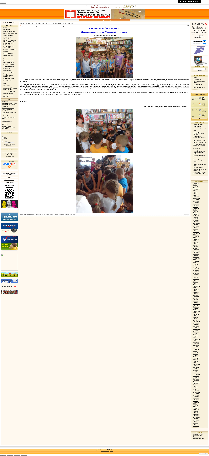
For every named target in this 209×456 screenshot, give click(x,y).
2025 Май (195, 404)
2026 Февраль (196, 417)
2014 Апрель (196, 208)
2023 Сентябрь (196, 374)
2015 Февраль (196, 223)
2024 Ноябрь (196, 395)
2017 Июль (195, 265)
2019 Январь (196, 292)
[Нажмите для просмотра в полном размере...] (104, 77)
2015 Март (195, 224)
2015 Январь (196, 221)
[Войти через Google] (15, 164)
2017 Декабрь (196, 273)
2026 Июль (195, 424)
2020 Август (196, 320)
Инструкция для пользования (9, 186)
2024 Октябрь (196, 393)
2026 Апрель (196, 420)
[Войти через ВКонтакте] (6, 164)
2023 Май (195, 368)
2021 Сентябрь (196, 339)
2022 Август (196, 355)
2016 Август (196, 249)
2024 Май (195, 386)
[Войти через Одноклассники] (9, 166)
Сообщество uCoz (197, 435)
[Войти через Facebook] (9, 164)
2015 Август (196, 232)
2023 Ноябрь (196, 377)
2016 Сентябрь (196, 251)
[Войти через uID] (4, 164)
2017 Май (195, 262)
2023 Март (195, 365)
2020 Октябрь (196, 323)
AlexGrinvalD (67, 214)
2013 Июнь (195, 193)
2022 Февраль (196, 346)
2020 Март (195, 312)
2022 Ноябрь (196, 359)
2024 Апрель (196, 384)
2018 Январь (196, 274)
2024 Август (196, 390)
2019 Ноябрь (196, 307)
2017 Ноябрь (196, 271)
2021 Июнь (195, 334)
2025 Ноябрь (196, 412)
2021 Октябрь (196, 340)
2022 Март (195, 348)
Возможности (9, 182)
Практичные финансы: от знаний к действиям (8, 108)
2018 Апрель (196, 279)
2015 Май (195, 227)
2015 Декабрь (196, 237)
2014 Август (196, 214)
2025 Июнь (195, 405)
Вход (109, 20)
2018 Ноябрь (196, 289)
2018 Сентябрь (196, 286)
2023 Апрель (196, 367)
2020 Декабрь (196, 326)
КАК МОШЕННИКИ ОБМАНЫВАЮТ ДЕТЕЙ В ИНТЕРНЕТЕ (8, 127)
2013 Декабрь (196, 202)
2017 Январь (196, 257)
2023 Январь (196, 362)
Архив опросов (12, 144)
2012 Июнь (195, 186)
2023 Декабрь (196, 379)
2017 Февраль (196, 258)
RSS (135, 7)
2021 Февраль (196, 329)
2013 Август (196, 196)
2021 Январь (196, 327)
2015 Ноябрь (196, 236)
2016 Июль (195, 248)
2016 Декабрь (196, 255)
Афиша (9, 177)
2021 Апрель (196, 332)
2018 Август (196, 285)
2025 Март (195, 401)
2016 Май (195, 245)
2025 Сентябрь (196, 409)
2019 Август (196, 302)
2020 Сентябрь (196, 321)
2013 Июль (195, 195)
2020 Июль (195, 318)
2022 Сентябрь (196, 357)
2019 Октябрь (196, 305)
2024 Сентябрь (196, 392)
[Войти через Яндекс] (12, 164)
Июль (29, 23)
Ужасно (5, 141)
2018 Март (195, 277)
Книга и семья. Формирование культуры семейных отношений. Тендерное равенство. (39, 214)
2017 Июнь (195, 264)
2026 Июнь (195, 423)
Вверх (203, 454)
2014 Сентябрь (196, 215)
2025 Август (196, 408)
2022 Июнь (195, 352)
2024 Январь (196, 380)
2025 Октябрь (196, 411)
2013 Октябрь (196, 199)
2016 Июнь (195, 246)
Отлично (5, 135)
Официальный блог (198, 434)
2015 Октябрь (196, 235)
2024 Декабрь (196, 396)
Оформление (9, 180)
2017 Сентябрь (196, 268)
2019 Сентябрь (196, 304)
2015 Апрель (196, 226)
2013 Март (195, 189)
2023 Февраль (196, 364)
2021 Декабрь (196, 343)
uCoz (111, 451)
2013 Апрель (196, 190)
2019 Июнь (195, 299)
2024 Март (195, 383)
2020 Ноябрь (196, 324)
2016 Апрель (196, 243)
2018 (26, 23)
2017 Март (195, 260)
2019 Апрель (196, 296)
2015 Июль (195, 230)
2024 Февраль (196, 382)
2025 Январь (196, 398)
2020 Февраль (196, 311)
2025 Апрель (196, 402)
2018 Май (195, 280)
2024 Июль (195, 389)
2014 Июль (195, 213)
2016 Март (195, 242)
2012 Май (195, 185)
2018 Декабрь (196, 290)
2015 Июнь (195, 229)
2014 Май (195, 210)
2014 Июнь (195, 211)
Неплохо (5, 138)
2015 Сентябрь (196, 233)
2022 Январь (196, 345)
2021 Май (195, 333)
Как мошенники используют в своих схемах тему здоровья (9, 104)
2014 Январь (196, 204)
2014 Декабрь (196, 220)
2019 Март (195, 295)
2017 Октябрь (196, 270)
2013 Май (195, 192)
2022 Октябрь (196, 358)
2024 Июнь (195, 387)
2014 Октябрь (196, 217)
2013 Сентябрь (196, 198)
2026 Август (196, 426)
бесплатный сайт (105, 451)
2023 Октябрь (196, 376)
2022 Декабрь (196, 361)
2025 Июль (195, 407)
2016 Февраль (196, 240)
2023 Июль (195, 371)
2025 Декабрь (196, 414)
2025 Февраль (196, 399)
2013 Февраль (196, 188)
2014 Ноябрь (196, 218)
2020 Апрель (196, 314)
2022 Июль (195, 354)
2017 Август (196, 267)
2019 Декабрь (196, 308)
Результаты (6, 144)
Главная (100, 20)
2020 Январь (196, 310)
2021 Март (195, 330)
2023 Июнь (195, 370)
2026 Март (195, 418)
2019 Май (195, 298)
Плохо (5, 139)
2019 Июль (195, 301)
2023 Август (196, 373)
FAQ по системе (197, 437)
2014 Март (195, 207)
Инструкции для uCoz (198, 438)
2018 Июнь (195, 282)
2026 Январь (196, 415)
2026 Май (195, 421)
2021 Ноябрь (196, 342)
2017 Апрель (196, 261)
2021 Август (196, 337)
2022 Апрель (196, 349)
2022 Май (195, 351)
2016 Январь (196, 239)
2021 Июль (195, 336)
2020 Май (195, 315)
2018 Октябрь (196, 287)
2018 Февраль (196, 276)
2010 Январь (196, 183)
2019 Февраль (196, 293)
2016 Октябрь (196, 252)
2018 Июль (195, 283)
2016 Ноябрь (196, 254)
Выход (105, 20)
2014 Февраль (196, 205)
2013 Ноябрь (196, 201)
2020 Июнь (195, 317)
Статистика (9, 149)
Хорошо (5, 137)
